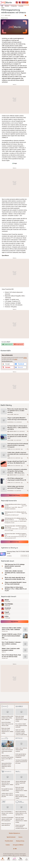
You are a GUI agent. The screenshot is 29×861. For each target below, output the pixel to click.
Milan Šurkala (10, 422)
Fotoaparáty (14, 6)
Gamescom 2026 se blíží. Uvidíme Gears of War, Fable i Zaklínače (11, 628)
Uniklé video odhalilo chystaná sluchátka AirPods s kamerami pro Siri (17, 454)
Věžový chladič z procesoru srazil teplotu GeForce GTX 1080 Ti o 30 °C (7, 758)
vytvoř (15, 359)
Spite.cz (4, 652)
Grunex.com (5, 631)
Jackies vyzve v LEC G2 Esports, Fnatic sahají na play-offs (7, 795)
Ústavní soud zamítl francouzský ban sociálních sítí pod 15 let (21, 827)
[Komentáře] (25, 15)
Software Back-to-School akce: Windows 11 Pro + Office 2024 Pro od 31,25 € (17, 427)
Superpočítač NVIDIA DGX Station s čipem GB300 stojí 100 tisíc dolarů (6, 766)
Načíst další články (14, 495)
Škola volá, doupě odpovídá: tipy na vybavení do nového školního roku (17, 436)
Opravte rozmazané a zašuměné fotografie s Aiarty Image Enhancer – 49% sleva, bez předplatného (17, 471)
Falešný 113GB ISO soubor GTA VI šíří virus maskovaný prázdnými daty (11, 635)
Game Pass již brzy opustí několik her (6, 824)
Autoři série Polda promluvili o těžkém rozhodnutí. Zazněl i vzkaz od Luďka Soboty (21, 732)
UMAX (2, 7)
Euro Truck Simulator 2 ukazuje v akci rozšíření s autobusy (11, 643)
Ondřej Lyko (10, 449)
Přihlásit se (25, 2)
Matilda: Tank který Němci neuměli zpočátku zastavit (21, 796)
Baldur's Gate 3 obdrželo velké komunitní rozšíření (11, 649)
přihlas (25, 357)
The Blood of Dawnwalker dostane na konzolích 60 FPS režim (21, 762)
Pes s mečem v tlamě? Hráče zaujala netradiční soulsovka (21, 725)
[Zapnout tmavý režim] (20, 2)
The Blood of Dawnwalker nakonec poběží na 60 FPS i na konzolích (8, 819)
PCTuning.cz (5, 639)
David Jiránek (10, 414)
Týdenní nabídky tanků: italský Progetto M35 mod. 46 (20, 783)
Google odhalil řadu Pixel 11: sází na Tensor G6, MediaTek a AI (17, 462)
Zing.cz (3, 645)
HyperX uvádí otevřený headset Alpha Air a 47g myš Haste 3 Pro (21, 813)
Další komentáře (14, 541)
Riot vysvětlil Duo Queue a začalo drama (7, 789)
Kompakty (21, 6)
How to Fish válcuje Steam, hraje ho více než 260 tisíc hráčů (11, 655)
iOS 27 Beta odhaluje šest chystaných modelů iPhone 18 (16, 479)
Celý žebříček (14, 621)
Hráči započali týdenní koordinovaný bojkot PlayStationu (20, 756)
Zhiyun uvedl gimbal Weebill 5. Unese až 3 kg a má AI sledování (17, 418)
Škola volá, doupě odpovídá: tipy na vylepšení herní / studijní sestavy (17, 410)
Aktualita (7, 6)
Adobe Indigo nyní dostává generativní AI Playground (15, 487)
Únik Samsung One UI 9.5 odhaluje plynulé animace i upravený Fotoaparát (17, 445)
